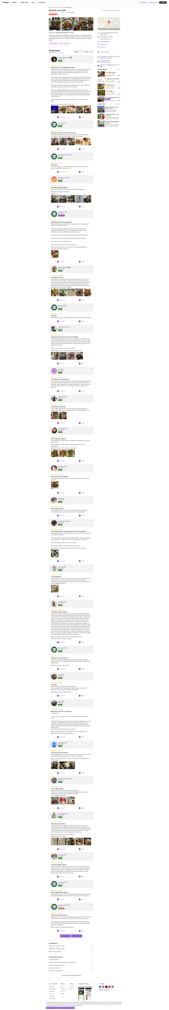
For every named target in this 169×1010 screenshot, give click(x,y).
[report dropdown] (91, 57)
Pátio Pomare (110, 85)
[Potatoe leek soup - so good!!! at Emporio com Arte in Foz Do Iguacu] (71, 292)
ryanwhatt (61, 567)
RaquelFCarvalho (62, 177)
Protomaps (104, 29)
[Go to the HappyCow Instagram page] (112, 987)
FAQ (61, 986)
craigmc (118, 56)
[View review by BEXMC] (54, 703)
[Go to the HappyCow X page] (106, 987)
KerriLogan (61, 855)
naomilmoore (61, 882)
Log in (163, 2)
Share (105, 10)
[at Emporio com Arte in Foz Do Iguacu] (55, 109)
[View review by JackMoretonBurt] (54, 329)
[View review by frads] (54, 371)
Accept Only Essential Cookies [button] (66, 1008)
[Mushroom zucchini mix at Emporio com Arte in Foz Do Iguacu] (55, 485)
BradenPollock (62, 814)
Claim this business (54, 959)
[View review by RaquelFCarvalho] (54, 179)
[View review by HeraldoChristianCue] (54, 156)
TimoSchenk (61, 306)
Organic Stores (24, 2)
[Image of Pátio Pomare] (101, 86)
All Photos (87, 29)
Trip (111, 10)
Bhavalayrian (61, 212)
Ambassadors (52, 989)
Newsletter (52, 996)
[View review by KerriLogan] (54, 856)
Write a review (108, 99)
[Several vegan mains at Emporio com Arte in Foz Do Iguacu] (55, 841)
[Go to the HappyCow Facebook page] (100, 987)
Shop (32, 2)
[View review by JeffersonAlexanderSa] (54, 780)
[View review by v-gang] (54, 676)
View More (118, 69)
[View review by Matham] (54, 500)
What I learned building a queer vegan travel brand (119, 121)
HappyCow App (83, 984)
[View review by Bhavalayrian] (54, 214)
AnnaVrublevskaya (63, 521)
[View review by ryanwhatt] (54, 568)
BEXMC (60, 701)
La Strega (109, 91)
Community (41, 2)
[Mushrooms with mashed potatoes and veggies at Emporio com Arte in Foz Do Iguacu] (63, 109)
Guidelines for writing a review (56, 949)
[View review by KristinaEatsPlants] (54, 59)
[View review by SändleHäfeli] (54, 398)
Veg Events (52, 991)
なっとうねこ (61, 123)
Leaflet (100, 29)
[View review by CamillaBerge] (54, 744)
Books (71, 989)
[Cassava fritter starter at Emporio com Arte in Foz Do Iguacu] (55, 254)
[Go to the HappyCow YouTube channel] (103, 987)
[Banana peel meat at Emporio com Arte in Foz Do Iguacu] (63, 292)
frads (59, 369)
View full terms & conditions (56, 971)
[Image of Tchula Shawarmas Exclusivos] (101, 99)
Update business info (105, 58)
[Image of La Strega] (101, 93)
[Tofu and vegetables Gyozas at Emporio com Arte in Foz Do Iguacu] (71, 800)
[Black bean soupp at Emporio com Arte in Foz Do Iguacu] (79, 109)
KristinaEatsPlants (63, 57)
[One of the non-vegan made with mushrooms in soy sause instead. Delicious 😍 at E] (55, 765)
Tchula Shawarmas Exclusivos (115, 97)
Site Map (62, 993)
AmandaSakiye (62, 267)
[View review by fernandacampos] (54, 907)
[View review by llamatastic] (54, 603)
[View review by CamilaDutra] (54, 430)
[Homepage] (6, 2)
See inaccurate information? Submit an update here (62, 962)
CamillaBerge (61, 743)
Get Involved (52, 998)
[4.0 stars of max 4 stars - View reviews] (52, 12)
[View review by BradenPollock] (54, 815)
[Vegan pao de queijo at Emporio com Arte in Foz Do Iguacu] (79, 841)
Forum (50, 993)
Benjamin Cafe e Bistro (113, 79)
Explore (14, 2)
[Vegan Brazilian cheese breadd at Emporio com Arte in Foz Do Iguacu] (71, 109)
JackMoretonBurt (63, 327)
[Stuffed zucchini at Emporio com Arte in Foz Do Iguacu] (55, 800)
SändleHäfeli (61, 397)
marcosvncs (61, 648)
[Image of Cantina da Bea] (101, 74)
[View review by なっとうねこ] (54, 124)
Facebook (102, 47)
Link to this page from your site (57, 965)
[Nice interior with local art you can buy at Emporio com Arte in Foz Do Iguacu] (63, 415)
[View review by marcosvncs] (54, 649)
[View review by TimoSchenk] (54, 307)
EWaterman (61, 466)
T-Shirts (72, 986)
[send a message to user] (69, 57)
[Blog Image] (101, 109)
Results (87, 51)
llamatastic (61, 602)
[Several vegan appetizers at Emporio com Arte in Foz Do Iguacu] (63, 841)
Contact (62, 988)
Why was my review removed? (57, 946)
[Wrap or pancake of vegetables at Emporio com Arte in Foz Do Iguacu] (63, 800)
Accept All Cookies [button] (51, 1008)
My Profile (51, 986)
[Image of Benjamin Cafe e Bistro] (101, 80)
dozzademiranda (109, 65)
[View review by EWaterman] (54, 468)
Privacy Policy (114, 1002)
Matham (60, 498)
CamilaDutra (61, 429)
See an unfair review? (54, 968)
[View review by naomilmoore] (54, 884)
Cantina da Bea (111, 72)
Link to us (62, 991)
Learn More (113, 1004)
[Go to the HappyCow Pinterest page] (109, 987)
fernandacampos (60, 52)
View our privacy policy (55, 951)
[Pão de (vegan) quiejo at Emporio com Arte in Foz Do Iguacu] (55, 588)
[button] (109, 22)
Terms (108, 1002)
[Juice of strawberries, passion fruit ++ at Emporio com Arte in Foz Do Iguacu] (71, 765)
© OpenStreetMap (110, 29)
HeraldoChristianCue (64, 155)
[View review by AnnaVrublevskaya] (54, 523)
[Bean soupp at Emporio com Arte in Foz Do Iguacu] (79, 292)
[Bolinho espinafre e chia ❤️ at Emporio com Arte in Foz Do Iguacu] (55, 553)
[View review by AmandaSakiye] (54, 269)
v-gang (60, 674)
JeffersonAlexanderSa (64, 778)
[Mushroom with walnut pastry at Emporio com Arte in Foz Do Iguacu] (87, 109)
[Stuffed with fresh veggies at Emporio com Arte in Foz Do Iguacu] (87, 841)
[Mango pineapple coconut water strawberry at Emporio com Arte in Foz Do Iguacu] (55, 292)
